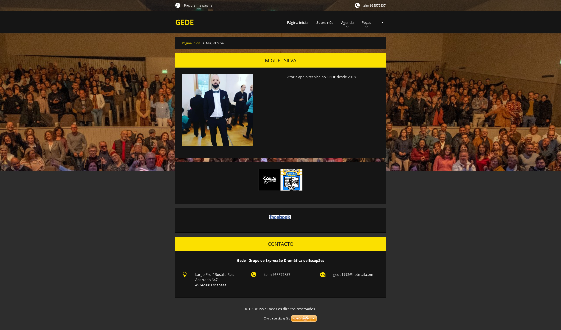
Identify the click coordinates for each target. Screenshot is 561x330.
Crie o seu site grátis (277, 318)
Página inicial (298, 22)
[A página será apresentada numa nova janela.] (217, 110)
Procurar (178, 5)
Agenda (347, 22)
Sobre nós (324, 22)
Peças (366, 22)
